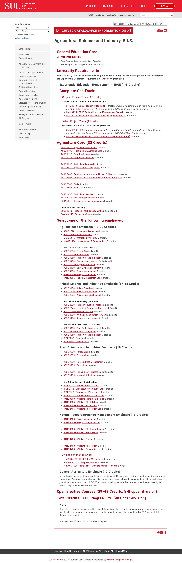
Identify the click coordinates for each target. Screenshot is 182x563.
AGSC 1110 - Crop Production (75, 154)
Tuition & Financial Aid (28, 87)
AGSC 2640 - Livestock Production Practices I (86, 308)
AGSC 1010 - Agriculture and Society (79, 147)
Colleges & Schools (27, 76)
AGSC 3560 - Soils (70, 184)
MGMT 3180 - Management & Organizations (85, 241)
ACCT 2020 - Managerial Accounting (81, 231)
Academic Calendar (27, 129)
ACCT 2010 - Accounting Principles (78, 197)
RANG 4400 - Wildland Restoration (80, 405)
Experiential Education (29, 95)
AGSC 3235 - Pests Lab (75, 365)
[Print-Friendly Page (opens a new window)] (161, 30)
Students (100, 15)
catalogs (56, 559)
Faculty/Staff (111, 15)
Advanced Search (23, 38)
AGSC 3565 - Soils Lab (72, 187)
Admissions (90, 6)
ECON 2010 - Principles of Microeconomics (82, 201)
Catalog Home (25, 49)
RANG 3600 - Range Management (80, 274)
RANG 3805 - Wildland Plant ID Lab (81, 402)
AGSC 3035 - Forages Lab (76, 254)
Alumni (123, 15)
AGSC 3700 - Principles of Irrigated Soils (84, 261)
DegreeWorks (25, 124)
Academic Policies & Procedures (28, 82)
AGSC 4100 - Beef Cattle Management (82, 268)
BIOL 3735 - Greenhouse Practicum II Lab (84, 395)
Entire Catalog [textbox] (21, 28)
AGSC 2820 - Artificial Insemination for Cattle (86, 315)
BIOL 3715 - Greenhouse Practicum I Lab (84, 389)
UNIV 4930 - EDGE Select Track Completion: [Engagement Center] (98, 136)
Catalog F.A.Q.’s (25, 58)
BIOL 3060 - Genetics (74, 338)
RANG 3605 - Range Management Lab (82, 278)
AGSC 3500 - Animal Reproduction (80, 291)
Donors (131, 15)
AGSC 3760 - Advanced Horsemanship (82, 318)
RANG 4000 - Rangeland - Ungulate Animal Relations (91, 466)
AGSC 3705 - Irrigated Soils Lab (79, 264)
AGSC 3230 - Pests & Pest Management (83, 362)
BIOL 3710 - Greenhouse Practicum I (82, 385)
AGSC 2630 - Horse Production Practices (84, 305)
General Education (27, 91)
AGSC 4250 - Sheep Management (80, 271)
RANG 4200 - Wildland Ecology (79, 439)
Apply (164, 6)
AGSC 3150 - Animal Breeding (78, 288)
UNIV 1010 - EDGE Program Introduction (86, 106)
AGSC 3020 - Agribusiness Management (80, 167)
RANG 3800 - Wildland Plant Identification (84, 399)
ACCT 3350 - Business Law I (78, 234)
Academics (108, 6)
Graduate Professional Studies (32, 103)
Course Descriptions (28, 110)
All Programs (25, 118)
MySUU (91, 15)
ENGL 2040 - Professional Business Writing (82, 211)
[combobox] (140, 24)
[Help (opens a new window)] (165, 30)
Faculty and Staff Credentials (32, 114)
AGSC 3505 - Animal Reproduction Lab (82, 295)
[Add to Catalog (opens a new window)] (158, 30)
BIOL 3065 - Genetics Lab (76, 341)
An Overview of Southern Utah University (32, 65)
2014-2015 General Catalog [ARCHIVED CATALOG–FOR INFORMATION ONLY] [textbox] (140, 24)
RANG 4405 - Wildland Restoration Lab (82, 409)
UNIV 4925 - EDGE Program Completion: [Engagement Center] (96, 115)
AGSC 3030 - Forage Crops (77, 251)
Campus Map (24, 133)
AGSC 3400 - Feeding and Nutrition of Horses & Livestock (89, 174)
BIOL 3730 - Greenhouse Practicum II (82, 392)
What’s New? (24, 54)
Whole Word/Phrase (26, 35)
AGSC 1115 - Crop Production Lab (77, 157)
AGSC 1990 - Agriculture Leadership (78, 164)
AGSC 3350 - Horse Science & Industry (83, 258)
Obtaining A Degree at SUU (31, 72)
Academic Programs (28, 99)
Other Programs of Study (30, 106)
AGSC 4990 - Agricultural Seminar (77, 194)
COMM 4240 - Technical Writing (76, 214)
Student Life (127, 6)
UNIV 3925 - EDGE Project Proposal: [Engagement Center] (94, 112)
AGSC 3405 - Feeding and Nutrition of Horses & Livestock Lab (91, 177)
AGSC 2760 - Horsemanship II (78, 311)
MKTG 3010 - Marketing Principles (81, 238)
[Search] (172, 15)
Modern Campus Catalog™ (119, 559)
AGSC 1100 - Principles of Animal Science (81, 151)
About (144, 6)
